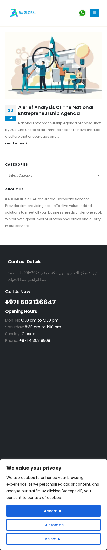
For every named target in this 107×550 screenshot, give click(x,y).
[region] (53, 504)
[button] (94, 13)
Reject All (53, 538)
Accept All (53, 511)
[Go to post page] (53, 65)
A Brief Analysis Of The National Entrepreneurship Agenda (55, 110)
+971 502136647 (30, 302)
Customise (53, 524)
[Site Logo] (23, 13)
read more (15, 143)
